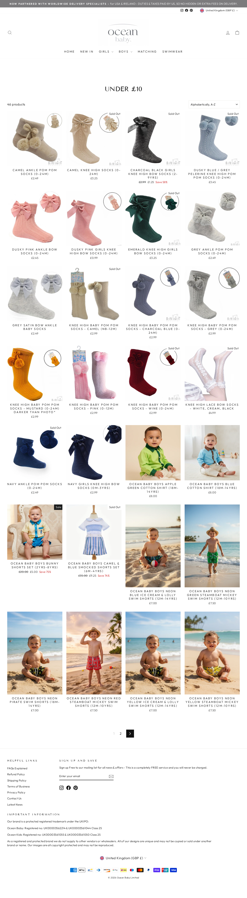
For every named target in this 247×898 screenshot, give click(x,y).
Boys (124, 51)
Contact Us (14, 798)
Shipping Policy (17, 780)
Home (69, 51)
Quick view (35, 162)
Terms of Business (18, 786)
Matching (147, 51)
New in (86, 51)
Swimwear (172, 51)
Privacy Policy (16, 792)
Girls (105, 51)
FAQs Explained (17, 768)
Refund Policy (16, 774)
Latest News (15, 804)
